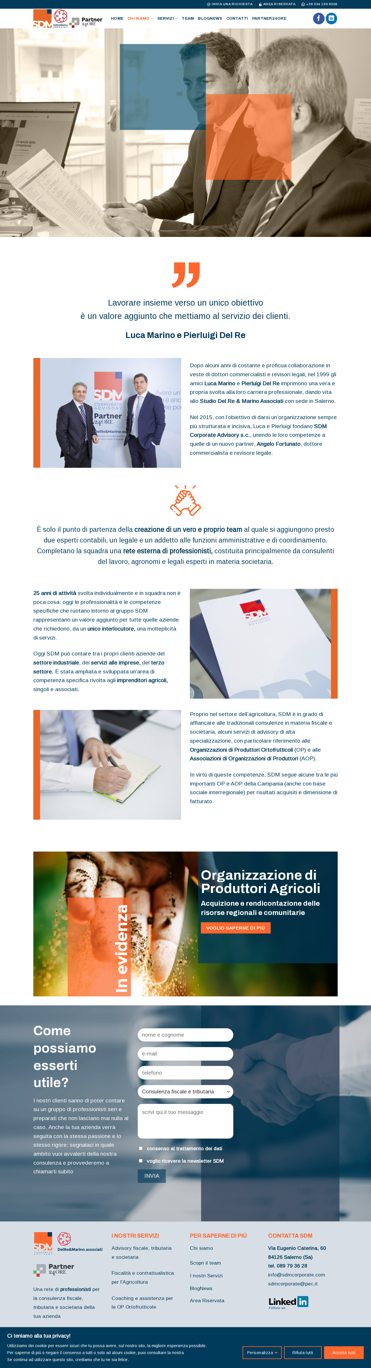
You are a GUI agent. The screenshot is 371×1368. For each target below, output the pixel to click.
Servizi (165, 18)
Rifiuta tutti (302, 1352)
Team (188, 18)
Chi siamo (138, 18)
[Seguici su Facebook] (319, 18)
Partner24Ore (269, 18)
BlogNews (210, 18)
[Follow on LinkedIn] (331, 18)
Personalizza (260, 1352)
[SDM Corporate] (67, 18)
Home (117, 18)
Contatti (237, 18)
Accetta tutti (343, 1352)
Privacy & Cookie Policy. (207, 1352)
